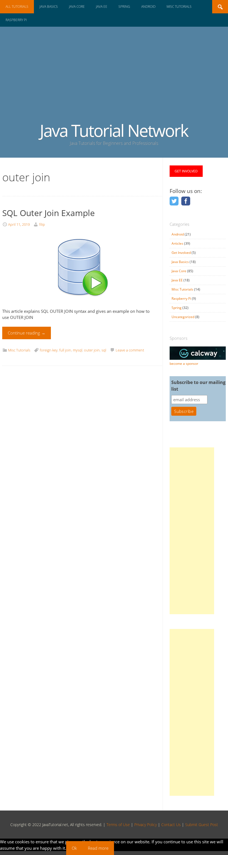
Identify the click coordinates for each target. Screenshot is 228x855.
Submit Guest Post (201, 824)
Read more (98, 848)
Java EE (101, 6)
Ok (74, 848)
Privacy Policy (145, 824)
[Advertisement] (114, 79)
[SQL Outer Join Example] (79, 305)
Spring (124, 6)
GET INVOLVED (186, 171)
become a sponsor (184, 363)
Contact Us (171, 824)
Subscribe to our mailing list (198, 385)
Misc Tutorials (179, 6)
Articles (177, 243)
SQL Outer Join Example (48, 213)
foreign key (49, 350)
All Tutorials (17, 6)
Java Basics (48, 6)
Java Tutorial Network (114, 130)
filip (42, 224)
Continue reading (26, 333)
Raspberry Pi (16, 20)
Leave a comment (130, 350)
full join (65, 350)
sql (103, 350)
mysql (77, 350)
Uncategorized (183, 316)
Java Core (77, 6)
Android (148, 6)
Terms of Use (118, 824)
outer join (92, 350)
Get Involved (181, 252)
